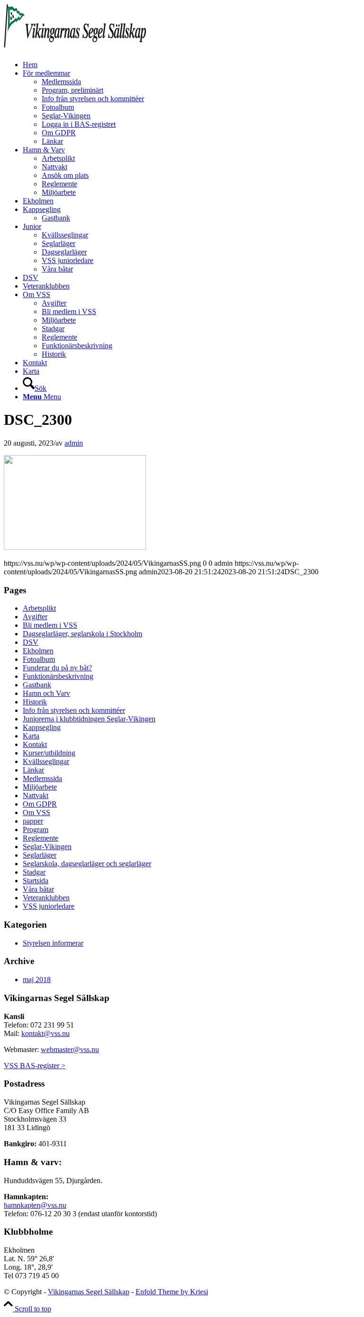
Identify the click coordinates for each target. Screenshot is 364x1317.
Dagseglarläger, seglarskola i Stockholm (82, 634)
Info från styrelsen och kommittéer (74, 710)
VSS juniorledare (48, 906)
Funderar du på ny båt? (57, 668)
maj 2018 (37, 979)
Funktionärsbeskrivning (58, 676)
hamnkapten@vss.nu (35, 1205)
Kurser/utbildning (49, 753)
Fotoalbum (39, 659)
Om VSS (36, 812)
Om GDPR (40, 804)
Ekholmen (38, 651)
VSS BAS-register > (34, 1066)
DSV (30, 642)
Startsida (35, 881)
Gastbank (37, 685)
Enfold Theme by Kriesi (172, 1292)
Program (35, 829)
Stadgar (34, 872)
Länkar (33, 770)
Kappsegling (42, 727)
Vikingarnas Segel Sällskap (88, 1292)
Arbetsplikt (39, 608)
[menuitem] (191, 65)
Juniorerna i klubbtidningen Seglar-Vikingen (89, 719)
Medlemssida (42, 778)
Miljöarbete (40, 787)
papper (33, 821)
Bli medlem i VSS (50, 625)
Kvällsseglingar (46, 761)
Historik (35, 702)
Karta (31, 736)
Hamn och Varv (46, 693)
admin (73, 443)
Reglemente (40, 838)
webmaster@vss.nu (70, 1049)
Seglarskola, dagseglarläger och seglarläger (87, 864)
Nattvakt (35, 795)
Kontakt (35, 744)
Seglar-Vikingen (47, 847)
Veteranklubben (46, 898)
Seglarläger (39, 855)
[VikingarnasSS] (75, 48)
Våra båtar (38, 889)
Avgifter (35, 617)
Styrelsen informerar (53, 943)
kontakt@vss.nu (45, 1033)
